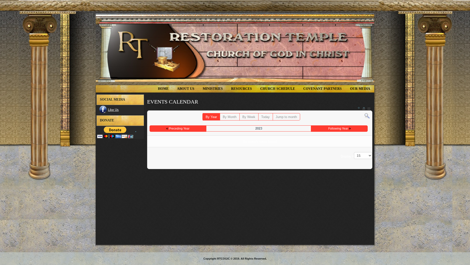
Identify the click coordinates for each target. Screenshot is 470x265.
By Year (211, 117)
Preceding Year (179, 128)
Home (163, 89)
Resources (241, 89)
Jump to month (286, 117)
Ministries (213, 89)
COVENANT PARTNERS (322, 89)
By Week (248, 117)
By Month (229, 117)
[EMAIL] (369, 108)
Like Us (113, 110)
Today (265, 117)
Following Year (338, 128)
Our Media (360, 89)
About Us (185, 89)
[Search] (367, 116)
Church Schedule (277, 89)
